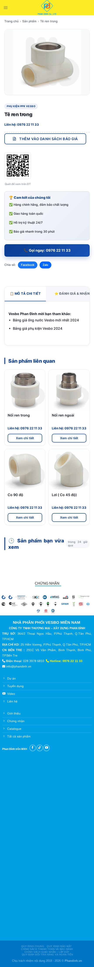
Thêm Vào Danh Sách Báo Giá (48, 139)
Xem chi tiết (25, 438)
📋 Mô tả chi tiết (25, 294)
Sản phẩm (29, 21)
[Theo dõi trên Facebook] (33, 748)
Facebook (27, 265)
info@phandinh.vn (18, 666)
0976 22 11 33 (72, 661)
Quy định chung (32, 946)
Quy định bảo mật (59, 946)
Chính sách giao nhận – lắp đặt (47, 952)
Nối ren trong (19, 415)
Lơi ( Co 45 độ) (64, 495)
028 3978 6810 (33, 661)
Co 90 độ (15, 495)
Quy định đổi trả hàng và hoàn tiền (47, 954)
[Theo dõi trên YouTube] (46, 748)
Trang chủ (11, 21)
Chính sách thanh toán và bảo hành (47, 949)
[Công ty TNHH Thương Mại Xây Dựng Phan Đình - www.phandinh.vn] (47, 7)
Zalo (45, 265)
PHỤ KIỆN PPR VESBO (21, 106)
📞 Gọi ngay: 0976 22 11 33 (47, 250)
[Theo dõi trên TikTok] (40, 748)
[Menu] (5, 8)
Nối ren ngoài (63, 415)
